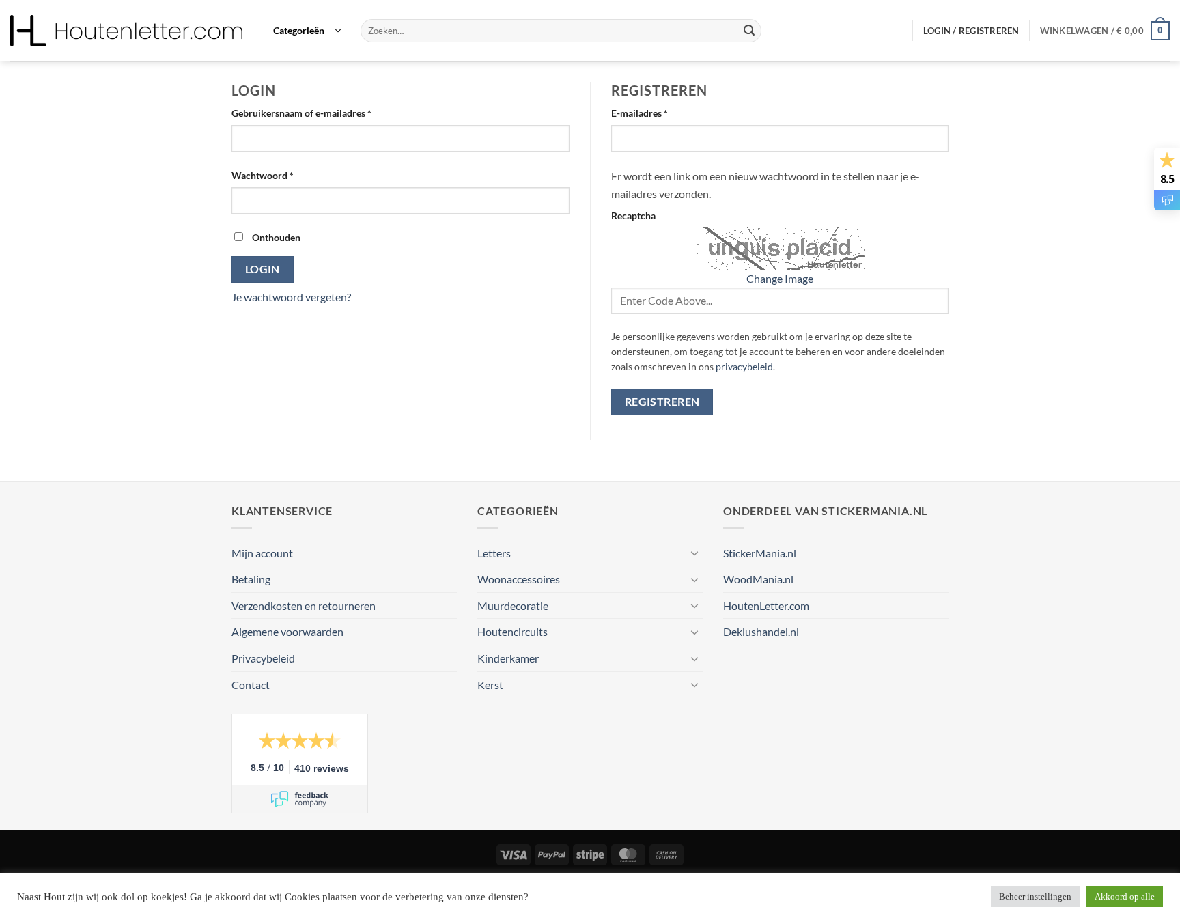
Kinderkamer (508, 658)
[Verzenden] (749, 30)
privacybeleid (744, 366)
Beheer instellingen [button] (1035, 896)
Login (262, 269)
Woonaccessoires (518, 578)
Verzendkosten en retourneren (303, 605)
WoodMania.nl (758, 578)
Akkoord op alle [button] (1125, 896)
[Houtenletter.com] (126, 30)
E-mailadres (654, 113)
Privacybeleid (263, 658)
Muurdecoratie (512, 605)
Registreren (662, 401)
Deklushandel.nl (761, 631)
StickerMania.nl (759, 552)
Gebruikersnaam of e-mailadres (316, 113)
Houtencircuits (512, 631)
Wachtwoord (277, 175)
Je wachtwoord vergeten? (291, 296)
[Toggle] (694, 552)
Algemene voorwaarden (287, 631)
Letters (494, 552)
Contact (250, 684)
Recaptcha (633, 215)
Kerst (490, 684)
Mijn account (262, 552)
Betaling (250, 578)
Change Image (779, 278)
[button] (307, 31)
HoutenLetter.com (766, 605)
